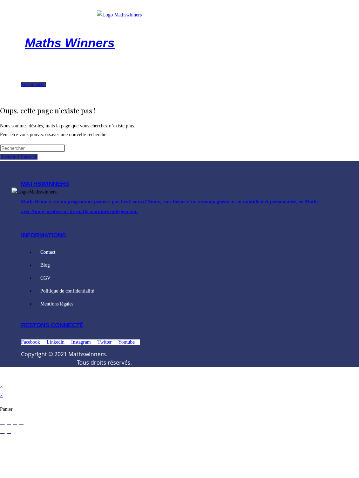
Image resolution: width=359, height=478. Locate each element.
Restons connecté (52, 325)
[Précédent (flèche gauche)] (2, 433)
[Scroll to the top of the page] (2, 378)
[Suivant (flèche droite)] (8, 433)
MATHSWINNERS (45, 184)
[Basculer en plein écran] (8, 425)
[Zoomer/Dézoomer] (2, 425)
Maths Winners (70, 43)
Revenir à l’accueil (19, 157)
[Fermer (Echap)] (21, 425)
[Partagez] (15, 425)
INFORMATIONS (43, 235)
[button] (59, 73)
